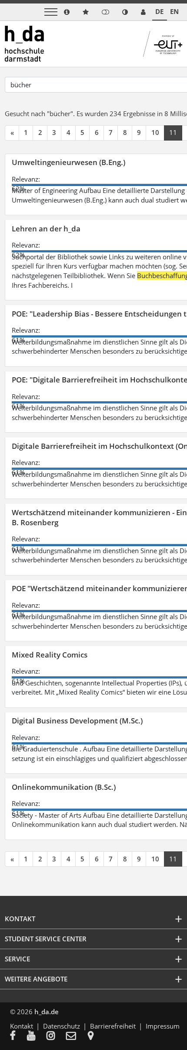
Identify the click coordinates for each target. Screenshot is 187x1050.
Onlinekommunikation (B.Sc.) (64, 787)
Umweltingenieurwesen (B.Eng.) (68, 162)
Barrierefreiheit (113, 1026)
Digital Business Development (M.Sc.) (77, 721)
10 (155, 132)
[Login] (105, 12)
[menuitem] (18, 1036)
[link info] (66, 12)
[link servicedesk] (143, 12)
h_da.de (46, 1011)
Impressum (163, 1026)
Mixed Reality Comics (49, 655)
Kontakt (21, 1026)
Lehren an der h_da (46, 229)
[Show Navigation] (50, 12)
